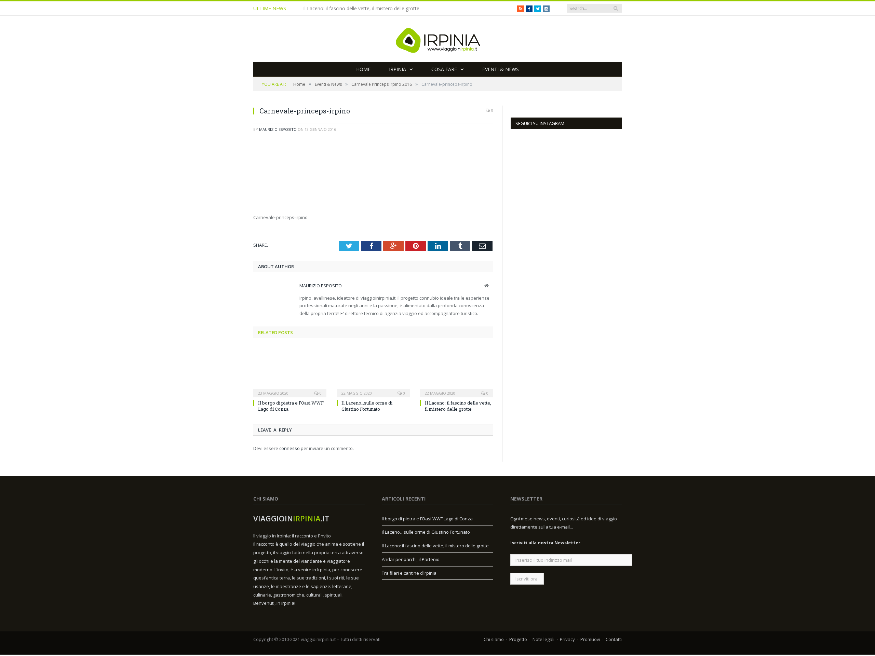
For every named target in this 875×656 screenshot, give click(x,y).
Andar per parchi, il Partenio (411, 559)
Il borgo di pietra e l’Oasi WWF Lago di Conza (427, 518)
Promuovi (590, 639)
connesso (289, 448)
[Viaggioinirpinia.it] (437, 38)
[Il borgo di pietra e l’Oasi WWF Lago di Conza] (289, 371)
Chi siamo (494, 639)
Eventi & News (500, 69)
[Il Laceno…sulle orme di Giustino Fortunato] (373, 371)
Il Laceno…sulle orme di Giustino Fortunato (366, 405)
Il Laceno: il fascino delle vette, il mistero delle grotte (361, 8)
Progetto (518, 639)
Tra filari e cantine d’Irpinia (409, 573)
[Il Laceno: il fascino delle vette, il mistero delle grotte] (456, 371)
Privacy (567, 639)
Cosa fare (444, 69)
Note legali (543, 639)
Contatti (614, 639)
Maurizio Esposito (278, 129)
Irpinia (397, 69)
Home (363, 69)
